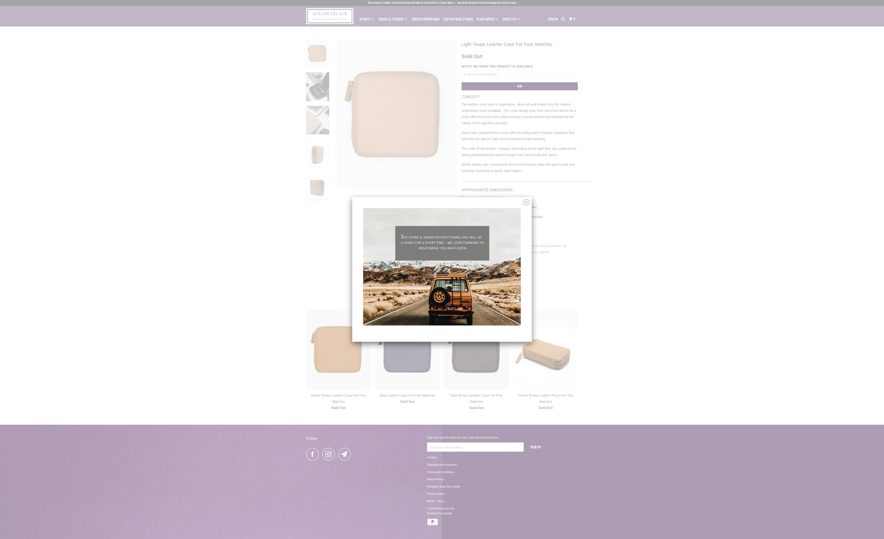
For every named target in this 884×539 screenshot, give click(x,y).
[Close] (526, 201)
